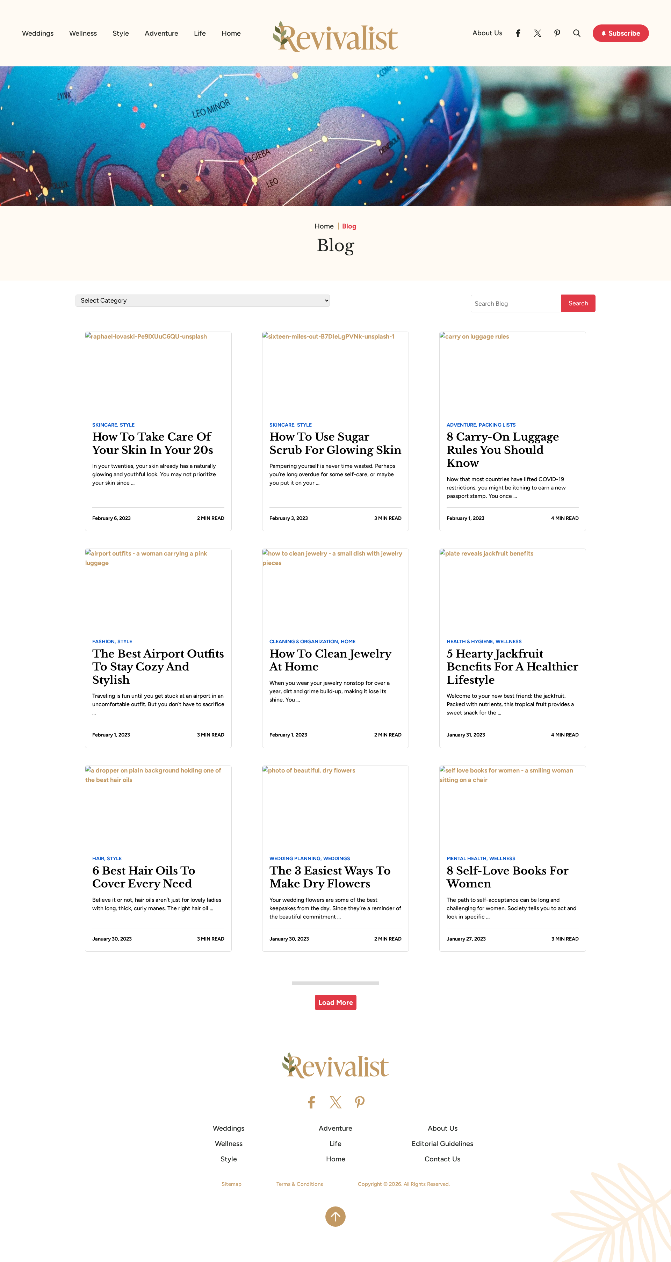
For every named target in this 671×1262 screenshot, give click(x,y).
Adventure (161, 33)
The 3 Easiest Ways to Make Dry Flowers (330, 877)
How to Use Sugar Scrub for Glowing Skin (335, 443)
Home (231, 33)
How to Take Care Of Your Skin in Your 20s (152, 443)
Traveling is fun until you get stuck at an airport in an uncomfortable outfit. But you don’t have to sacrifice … (158, 704)
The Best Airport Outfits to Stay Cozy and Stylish (158, 667)
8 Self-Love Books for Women (507, 877)
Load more (335, 1002)
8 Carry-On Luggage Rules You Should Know (503, 450)
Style (121, 33)
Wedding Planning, (295, 858)
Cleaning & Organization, (304, 641)
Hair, (99, 858)
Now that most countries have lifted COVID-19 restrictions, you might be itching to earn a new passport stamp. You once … (506, 487)
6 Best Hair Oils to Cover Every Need (143, 877)
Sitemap (231, 1184)
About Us (487, 33)
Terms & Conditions (299, 1184)
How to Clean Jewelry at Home (330, 660)
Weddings (37, 33)
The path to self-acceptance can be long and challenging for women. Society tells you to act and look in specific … (511, 908)
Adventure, (462, 425)
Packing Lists (497, 425)
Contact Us (442, 1159)
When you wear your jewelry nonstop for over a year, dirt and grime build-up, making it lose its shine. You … (329, 691)
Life (200, 33)
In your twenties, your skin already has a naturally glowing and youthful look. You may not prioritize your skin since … (154, 474)
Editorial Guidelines (442, 1143)
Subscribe (624, 33)
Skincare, (105, 425)
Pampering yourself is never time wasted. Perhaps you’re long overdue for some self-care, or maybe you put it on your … (332, 474)
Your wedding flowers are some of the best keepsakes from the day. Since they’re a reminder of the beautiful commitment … (335, 908)
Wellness (83, 33)
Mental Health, (467, 858)
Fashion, (104, 641)
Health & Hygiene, (470, 641)
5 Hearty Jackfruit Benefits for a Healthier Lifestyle (512, 667)
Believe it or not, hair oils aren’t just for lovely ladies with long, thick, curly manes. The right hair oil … (156, 904)
